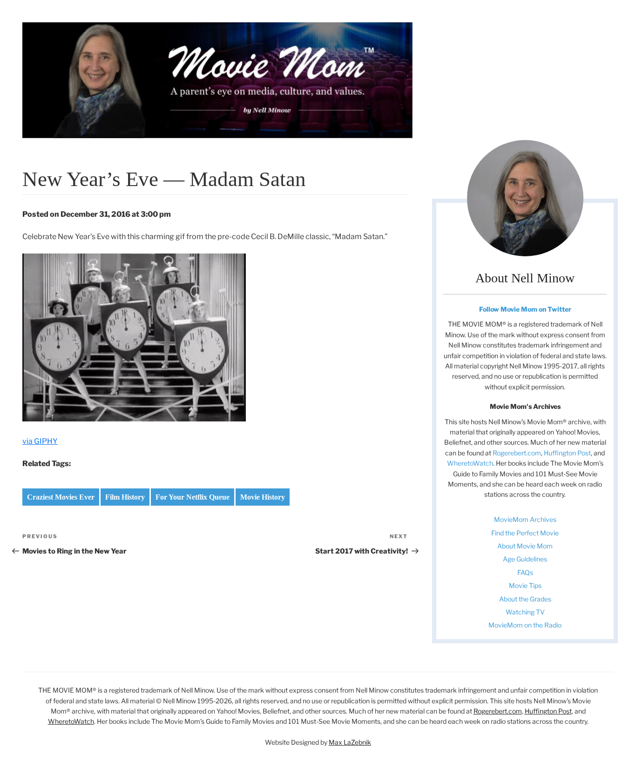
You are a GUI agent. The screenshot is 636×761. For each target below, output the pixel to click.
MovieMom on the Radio (525, 625)
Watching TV (525, 612)
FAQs (525, 572)
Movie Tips (525, 585)
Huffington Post (567, 453)
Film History (125, 497)
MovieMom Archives (525, 519)
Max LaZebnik (350, 742)
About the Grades (525, 599)
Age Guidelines (525, 559)
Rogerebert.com (517, 453)
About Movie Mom (525, 546)
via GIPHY (40, 441)
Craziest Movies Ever (61, 497)
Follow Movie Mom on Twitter (525, 309)
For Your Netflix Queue (193, 497)
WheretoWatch (470, 463)
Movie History (262, 497)
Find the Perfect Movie (525, 533)
